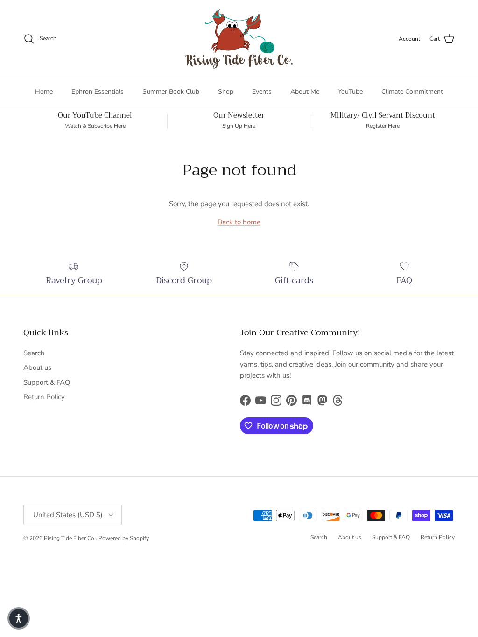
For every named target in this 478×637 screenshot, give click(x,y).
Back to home (239, 222)
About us (37, 367)
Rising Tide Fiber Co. (70, 538)
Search (34, 353)
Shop (225, 91)
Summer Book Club (170, 91)
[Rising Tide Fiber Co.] (239, 39)
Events (262, 91)
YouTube (350, 91)
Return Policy (44, 397)
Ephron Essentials (97, 91)
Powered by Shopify (123, 538)
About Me (304, 91)
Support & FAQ (46, 382)
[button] (18, 618)
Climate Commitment (412, 91)
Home (44, 91)
